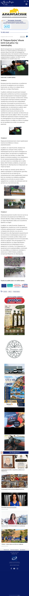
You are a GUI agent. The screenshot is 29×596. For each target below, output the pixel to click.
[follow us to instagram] (17, 568)
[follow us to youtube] (14, 568)
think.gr (19, 595)
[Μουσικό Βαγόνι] (14, 131)
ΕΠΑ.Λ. (10, 291)
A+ (20, 36)
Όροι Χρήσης (22, 549)
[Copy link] (27, 36)
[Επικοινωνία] (24, 1)
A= (24, 36)
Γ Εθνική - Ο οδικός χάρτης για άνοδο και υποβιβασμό (12, 544)
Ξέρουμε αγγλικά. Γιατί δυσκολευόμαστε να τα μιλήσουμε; (13, 525)
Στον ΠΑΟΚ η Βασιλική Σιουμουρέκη (8, 507)
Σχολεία (5, 291)
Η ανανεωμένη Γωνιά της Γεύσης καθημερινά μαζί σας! (12, 489)
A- (22, 36)
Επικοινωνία (6, 549)
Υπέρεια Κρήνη (16, 291)
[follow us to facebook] (11, 568)
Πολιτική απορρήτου (14, 549)
